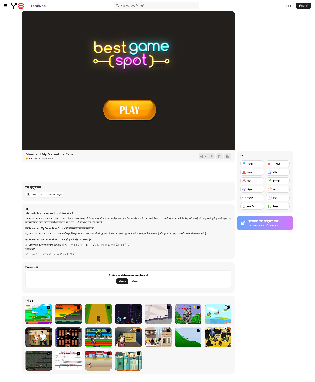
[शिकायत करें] (219, 156)
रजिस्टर (122, 281)
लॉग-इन (288, 5)
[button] (30, 249)
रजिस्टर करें (303, 5)
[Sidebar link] (5, 5)
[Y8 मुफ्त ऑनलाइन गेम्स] (17, 6)
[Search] (117, 5)
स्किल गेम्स (35, 254)
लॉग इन (135, 281)
